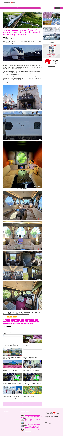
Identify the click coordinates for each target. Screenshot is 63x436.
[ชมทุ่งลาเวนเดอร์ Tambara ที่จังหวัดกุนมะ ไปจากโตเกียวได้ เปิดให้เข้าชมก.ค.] (22, 420)
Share (4, 326)
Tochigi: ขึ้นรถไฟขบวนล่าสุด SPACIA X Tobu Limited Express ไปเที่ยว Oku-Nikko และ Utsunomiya (21, 313)
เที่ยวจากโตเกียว (16, 323)
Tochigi (22, 321)
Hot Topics (10, 316)
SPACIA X (31, 319)
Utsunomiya (31, 321)
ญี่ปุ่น (37, 321)
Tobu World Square (15, 321)
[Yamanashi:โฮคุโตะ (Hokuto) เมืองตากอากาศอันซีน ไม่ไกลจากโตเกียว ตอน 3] (22, 423)
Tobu (36, 319)
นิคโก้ (5, 323)
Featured (13, 319)
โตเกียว (22, 323)
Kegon (18, 319)
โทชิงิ (31, 323)
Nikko (22, 319)
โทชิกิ (27, 323)
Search (57, 7)
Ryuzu (26, 319)
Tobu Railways (6, 321)
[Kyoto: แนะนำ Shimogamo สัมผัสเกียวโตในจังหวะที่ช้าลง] (22, 430)
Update (14, 316)
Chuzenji (7, 319)
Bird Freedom (13, 38)
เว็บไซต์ (7, 82)
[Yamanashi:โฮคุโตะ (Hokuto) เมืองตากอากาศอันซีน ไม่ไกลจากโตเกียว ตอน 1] (22, 427)
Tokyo (26, 321)
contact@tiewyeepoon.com (51, 423)
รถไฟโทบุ (9, 323)
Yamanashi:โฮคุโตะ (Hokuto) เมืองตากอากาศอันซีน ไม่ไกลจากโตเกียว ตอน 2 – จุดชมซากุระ (31, 416)
